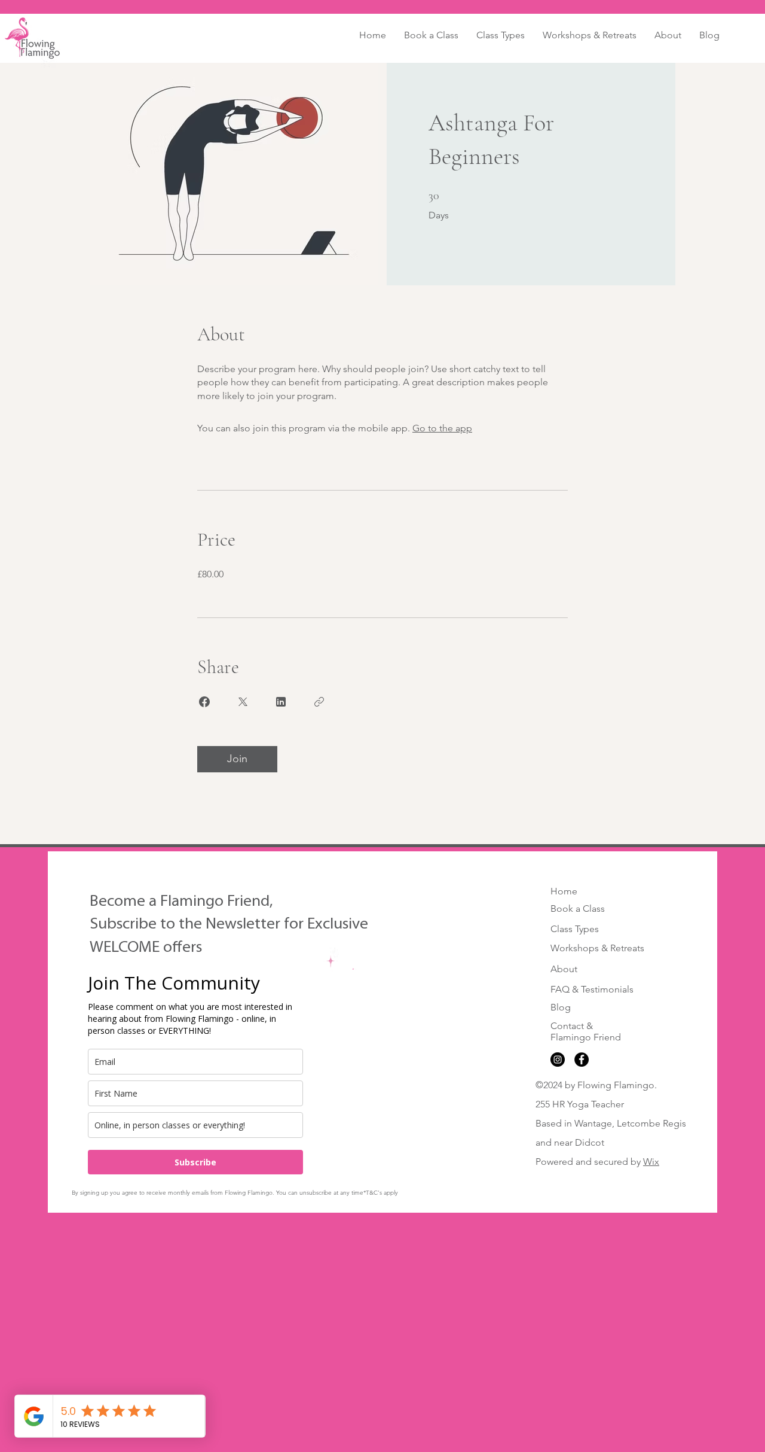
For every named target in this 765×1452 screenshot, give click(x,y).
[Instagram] (557, 1059)
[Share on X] (242, 702)
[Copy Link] (319, 702)
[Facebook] (581, 1059)
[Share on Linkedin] (281, 702)
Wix (651, 1161)
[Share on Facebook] (204, 702)
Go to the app (442, 428)
